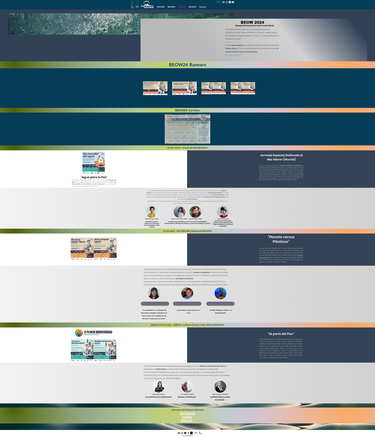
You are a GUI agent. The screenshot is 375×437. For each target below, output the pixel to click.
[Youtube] (233, 2)
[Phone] (132, 7)
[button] (187, 129)
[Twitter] (191, 433)
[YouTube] (185, 433)
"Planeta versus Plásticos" (281, 239)
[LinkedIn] (223, 2)
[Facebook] (230, 2)
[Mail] (137, 6)
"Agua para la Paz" (94, 177)
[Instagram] (226, 2)
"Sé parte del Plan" (281, 334)
